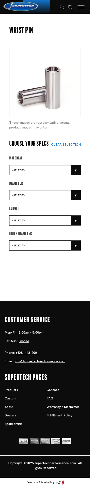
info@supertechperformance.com (40, 361)
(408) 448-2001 (27, 353)
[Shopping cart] (70, 7)
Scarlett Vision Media (63, 482)
